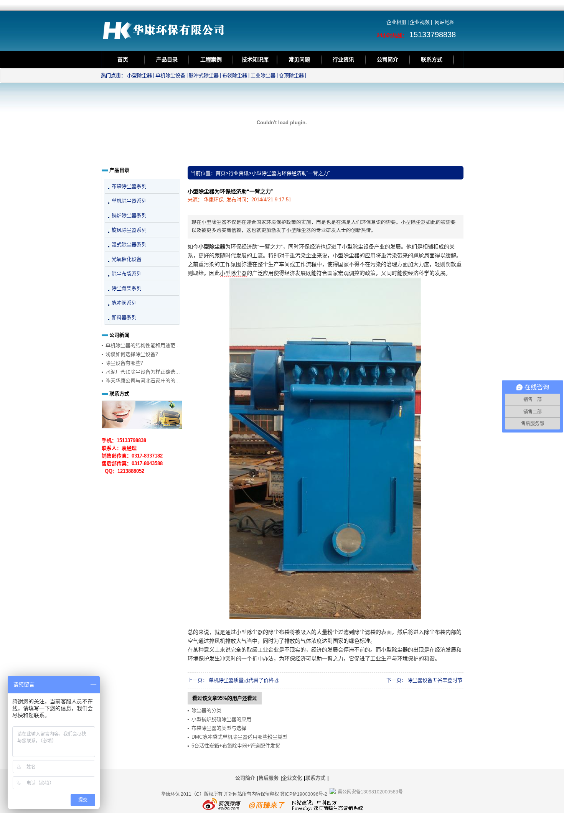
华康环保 (214, 199)
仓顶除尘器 (291, 75)
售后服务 (269, 778)
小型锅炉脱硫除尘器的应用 (221, 719)
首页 (122, 59)
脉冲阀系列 (124, 303)
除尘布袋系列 (127, 273)
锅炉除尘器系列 (129, 215)
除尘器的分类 (206, 710)
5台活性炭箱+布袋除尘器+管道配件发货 (235, 746)
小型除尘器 (139, 75)
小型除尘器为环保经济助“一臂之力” (291, 173)
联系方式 (431, 59)
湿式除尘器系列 (129, 244)
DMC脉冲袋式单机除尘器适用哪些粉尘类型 (239, 737)
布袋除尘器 (234, 75)
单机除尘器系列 (129, 201)
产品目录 (167, 59)
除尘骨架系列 (127, 288)
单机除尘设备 (170, 75)
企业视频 (420, 22)
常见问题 (299, 59)
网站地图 (445, 22)
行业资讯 (343, 59)
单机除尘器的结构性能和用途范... (143, 345)
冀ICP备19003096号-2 (303, 794)
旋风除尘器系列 (129, 230)
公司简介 (387, 59)
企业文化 (292, 778)
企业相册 (396, 22)
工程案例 (211, 59)
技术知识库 (255, 59)
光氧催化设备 (127, 259)
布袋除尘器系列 (129, 186)
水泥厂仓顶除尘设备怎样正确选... (143, 372)
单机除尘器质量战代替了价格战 (244, 680)
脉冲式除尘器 (204, 75)
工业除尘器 (263, 75)
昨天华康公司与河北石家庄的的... (143, 380)
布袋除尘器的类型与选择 (218, 728)
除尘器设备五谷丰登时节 (434, 680)
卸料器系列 (124, 317)
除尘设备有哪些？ (125, 363)
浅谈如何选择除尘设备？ (133, 354)
